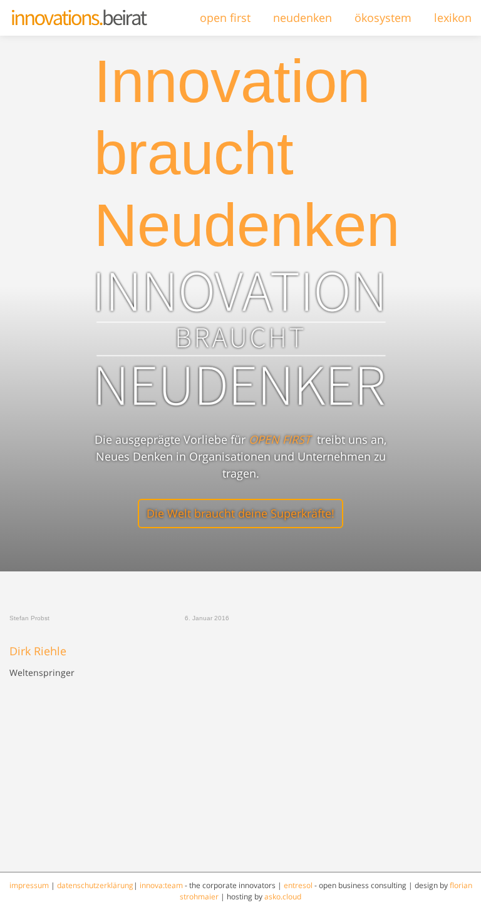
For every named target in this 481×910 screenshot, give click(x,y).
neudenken (302, 17)
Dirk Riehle (37, 651)
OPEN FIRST (280, 439)
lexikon (453, 17)
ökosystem (382, 17)
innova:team (161, 885)
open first (225, 17)
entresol (298, 885)
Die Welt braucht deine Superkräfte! (240, 513)
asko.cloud (282, 896)
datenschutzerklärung (95, 885)
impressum (29, 885)
